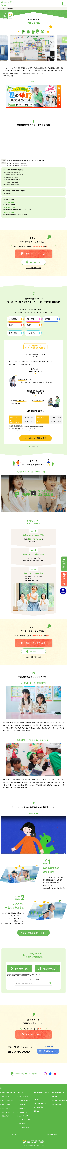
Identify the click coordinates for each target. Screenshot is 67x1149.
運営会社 (14, 1134)
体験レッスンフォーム (34, 539)
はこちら (50, 1051)
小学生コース (23, 1104)
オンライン (31, 333)
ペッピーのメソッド (7, 1100)
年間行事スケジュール (8, 1112)
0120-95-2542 (19, 1051)
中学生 (11, 325)
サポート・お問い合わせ (59, 1100)
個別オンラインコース (25, 1123)
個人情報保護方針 (52, 1134)
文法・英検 (13, 333)
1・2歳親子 (13, 319)
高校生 (29, 325)
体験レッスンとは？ (36, 262)
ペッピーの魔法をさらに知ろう (33, 933)
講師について (5, 1097)
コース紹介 (20, 1093)
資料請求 (54, 1097)
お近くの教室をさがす (41, 1103)
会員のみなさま (56, 1104)
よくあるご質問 (38, 1107)
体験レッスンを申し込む (35, 253)
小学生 (47, 319)
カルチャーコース (24, 1127)
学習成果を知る (6, 1116)
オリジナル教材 (6, 1104)
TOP (4, 8)
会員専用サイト (5, 5)
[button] (29, 446)
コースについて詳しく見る (35, 438)
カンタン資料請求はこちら (33, 268)
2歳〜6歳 (30, 319)
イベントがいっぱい (7, 1108)
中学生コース (23, 1108)
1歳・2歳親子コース (25, 1097)
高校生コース (23, 1112)
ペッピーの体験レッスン (59, 1093)
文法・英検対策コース (25, 1116)
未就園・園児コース (24, 1100)
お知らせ (36, 1099)
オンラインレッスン (24, 1120)
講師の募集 (37, 1111)
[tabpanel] (32, 48)
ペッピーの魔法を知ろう (7, 1093)
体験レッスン (64, 580)
